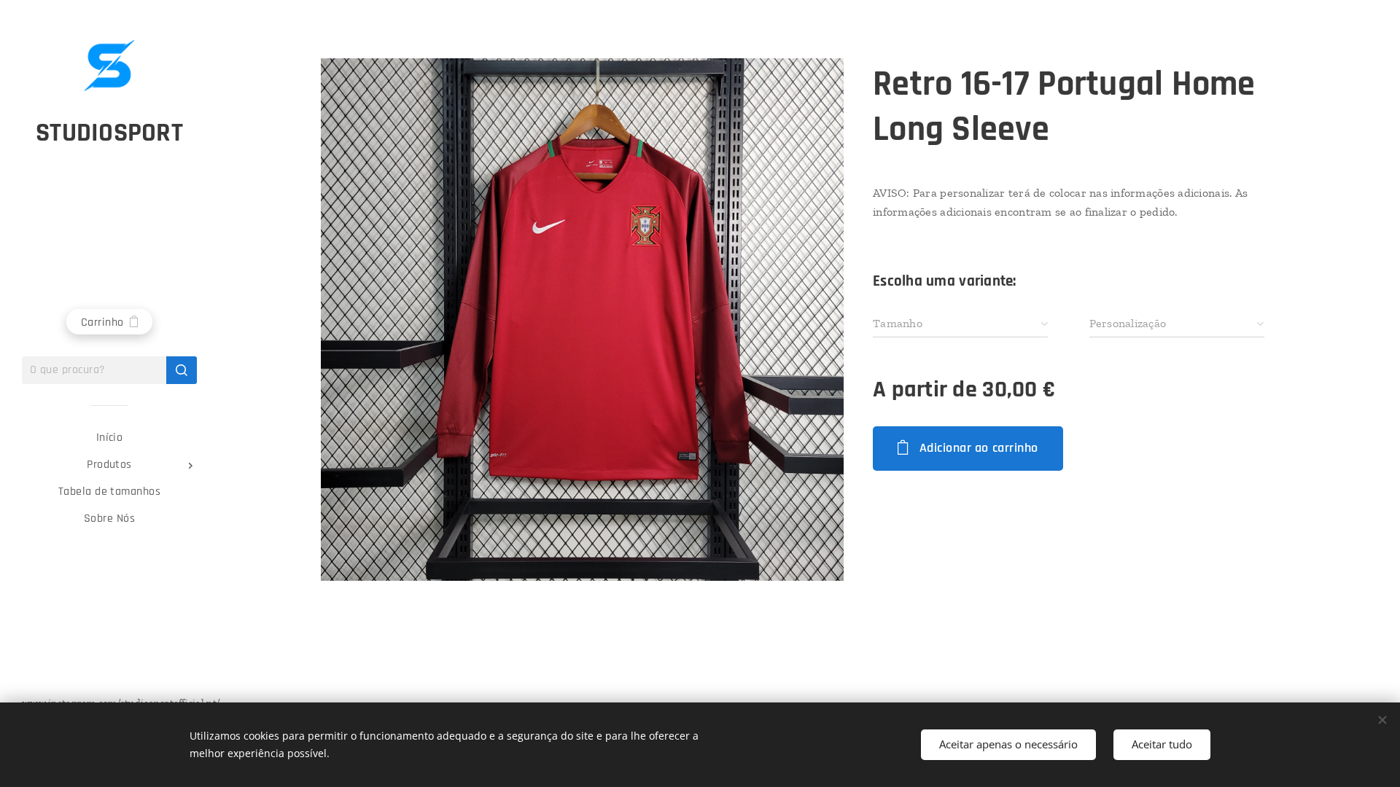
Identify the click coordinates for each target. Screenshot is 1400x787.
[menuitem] (109, 437)
